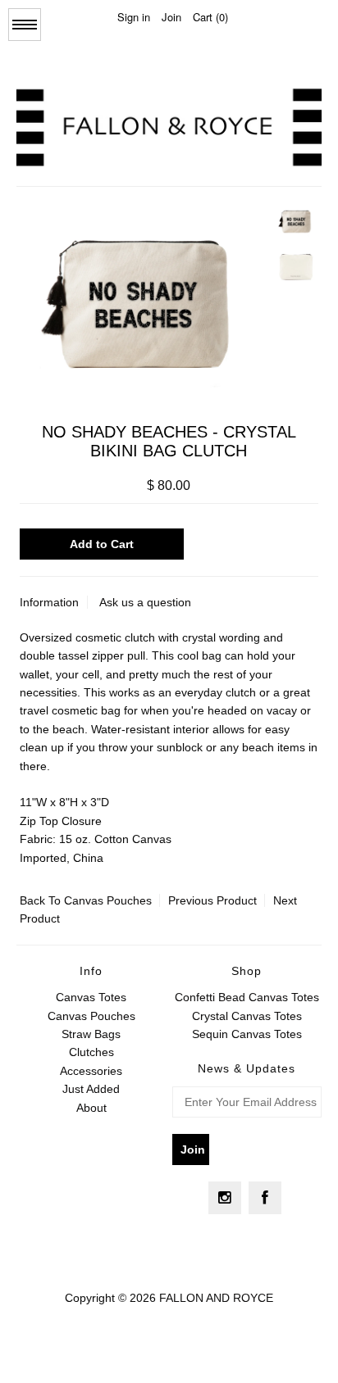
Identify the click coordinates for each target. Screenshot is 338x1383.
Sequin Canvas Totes (247, 1034)
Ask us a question (145, 602)
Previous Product (212, 900)
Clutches (91, 1052)
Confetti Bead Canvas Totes (247, 997)
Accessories (91, 1070)
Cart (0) (210, 17)
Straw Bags (91, 1034)
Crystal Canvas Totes (247, 1016)
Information (49, 602)
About (91, 1107)
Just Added (91, 1088)
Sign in (133, 17)
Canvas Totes (91, 997)
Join (171, 17)
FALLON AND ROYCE (216, 1297)
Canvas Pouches (108, 900)
